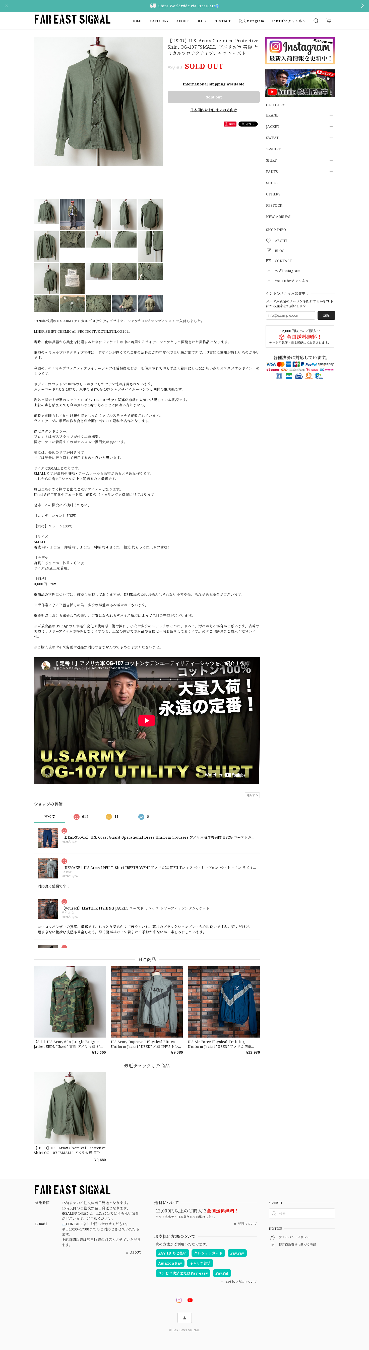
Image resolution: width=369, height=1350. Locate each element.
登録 (326, 315)
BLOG (201, 21)
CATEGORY (159, 21)
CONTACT (222, 21)
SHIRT (271, 160)
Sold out (214, 96)
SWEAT (272, 138)
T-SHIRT (273, 149)
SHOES (272, 183)
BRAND (272, 115)
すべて (49, 816)
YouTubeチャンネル (289, 21)
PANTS (272, 172)
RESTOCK (274, 205)
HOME (137, 21)
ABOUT (182, 21)
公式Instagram (251, 21)
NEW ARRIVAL (278, 217)
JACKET (272, 127)
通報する (252, 795)
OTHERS (273, 194)
